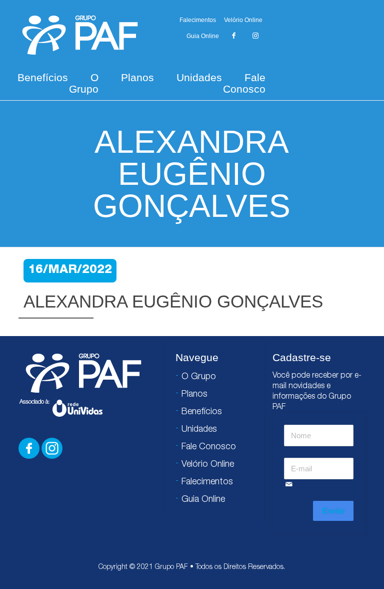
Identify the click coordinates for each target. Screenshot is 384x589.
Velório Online (243, 20)
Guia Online (202, 36)
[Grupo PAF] (80, 34)
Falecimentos (198, 20)
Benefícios (43, 77)
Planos (137, 77)
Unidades (199, 77)
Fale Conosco (244, 83)
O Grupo (83, 83)
